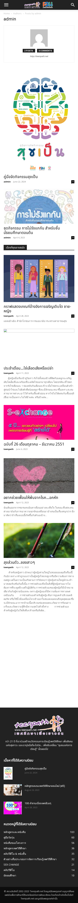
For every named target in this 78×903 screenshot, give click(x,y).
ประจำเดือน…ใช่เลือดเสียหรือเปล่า (28, 368)
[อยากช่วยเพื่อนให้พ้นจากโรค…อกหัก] (39, 475)
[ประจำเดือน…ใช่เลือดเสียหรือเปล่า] (39, 346)
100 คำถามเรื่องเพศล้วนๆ (38, 803)
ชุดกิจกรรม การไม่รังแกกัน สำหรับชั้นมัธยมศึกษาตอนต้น (32, 230)
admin (7, 181)
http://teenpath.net (39, 56)
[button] (73, 5)
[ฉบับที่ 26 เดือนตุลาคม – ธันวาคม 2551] (39, 422)
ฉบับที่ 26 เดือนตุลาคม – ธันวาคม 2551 (34, 444)
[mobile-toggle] (6, 5)
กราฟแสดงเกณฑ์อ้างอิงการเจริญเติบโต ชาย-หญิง (37, 309)
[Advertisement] (39, 657)
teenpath (9, 316)
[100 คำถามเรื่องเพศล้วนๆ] (13, 808)
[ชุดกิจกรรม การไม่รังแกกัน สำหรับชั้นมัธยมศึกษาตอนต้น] (39, 206)
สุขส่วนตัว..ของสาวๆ (19, 562)
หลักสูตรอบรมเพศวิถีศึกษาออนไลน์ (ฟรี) (45, 786)
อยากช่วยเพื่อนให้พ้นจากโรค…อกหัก (31, 498)
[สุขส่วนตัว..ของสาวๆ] (39, 540)
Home (7, 13)
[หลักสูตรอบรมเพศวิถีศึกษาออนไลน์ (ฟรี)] (13, 790)
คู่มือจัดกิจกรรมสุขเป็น (21, 177)
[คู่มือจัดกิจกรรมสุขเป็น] (39, 121)
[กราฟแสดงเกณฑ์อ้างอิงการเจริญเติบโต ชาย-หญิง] (39, 278)
